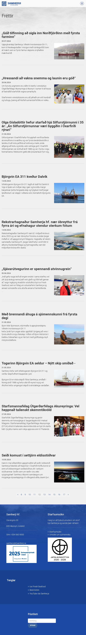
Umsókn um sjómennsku (59, 534)
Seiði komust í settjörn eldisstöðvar (29, 455)
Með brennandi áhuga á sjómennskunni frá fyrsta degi (39, 316)
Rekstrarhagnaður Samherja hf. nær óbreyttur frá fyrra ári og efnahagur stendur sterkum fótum (40, 224)
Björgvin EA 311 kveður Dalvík (24, 177)
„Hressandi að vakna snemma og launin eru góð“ (39, 78)
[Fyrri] (17, 494)
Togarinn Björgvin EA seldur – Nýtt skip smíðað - (38, 363)
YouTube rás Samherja (39, 593)
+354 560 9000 (17, 534)
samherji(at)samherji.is (16, 543)
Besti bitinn (34, 590)
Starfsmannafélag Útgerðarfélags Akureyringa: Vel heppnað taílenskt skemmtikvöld (40, 408)
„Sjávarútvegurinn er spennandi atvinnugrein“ (37, 269)
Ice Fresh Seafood (38, 586)
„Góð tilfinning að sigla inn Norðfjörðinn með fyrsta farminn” (41, 35)
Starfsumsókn (55, 532)
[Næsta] (68, 494)
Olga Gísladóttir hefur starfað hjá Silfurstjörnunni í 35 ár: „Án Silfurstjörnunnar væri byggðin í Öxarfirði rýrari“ (43, 126)
